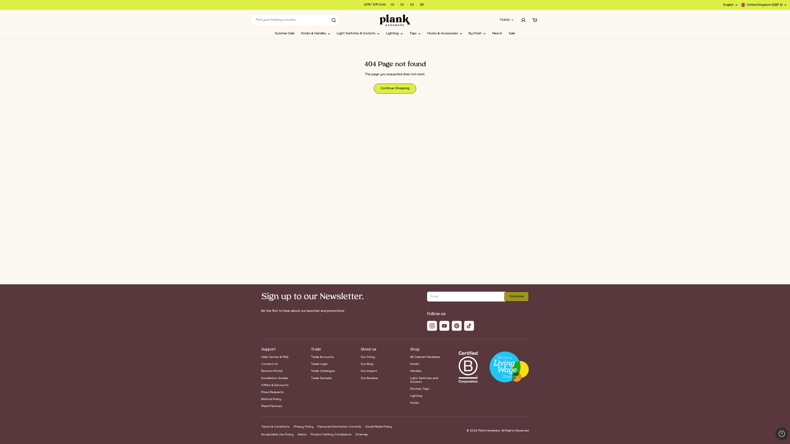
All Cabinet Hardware (425, 357)
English (728, 5)
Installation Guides (274, 378)
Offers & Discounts (275, 385)
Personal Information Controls (339, 426)
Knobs (414, 364)
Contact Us (269, 364)
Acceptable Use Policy (277, 434)
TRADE (504, 20)
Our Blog (367, 364)
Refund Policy (271, 399)
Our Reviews (369, 378)
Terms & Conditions (275, 426)
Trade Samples (321, 378)
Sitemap (362, 434)
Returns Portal (271, 371)
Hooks (414, 403)
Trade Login (319, 364)
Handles (416, 371)
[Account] (523, 20)
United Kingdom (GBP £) (765, 5)
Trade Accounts (322, 357)
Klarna (302, 434)
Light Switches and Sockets (424, 380)
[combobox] (295, 20)
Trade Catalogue (323, 371)
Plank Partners (271, 406)
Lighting (416, 396)
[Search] (333, 20)
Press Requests (272, 392)
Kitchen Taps (419, 389)
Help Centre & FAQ (274, 357)
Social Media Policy (378, 426)
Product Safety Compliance (331, 434)
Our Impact (369, 371)
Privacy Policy (304, 426)
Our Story (368, 357)
